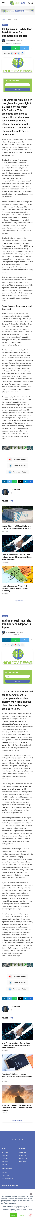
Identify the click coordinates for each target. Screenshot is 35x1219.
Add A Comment (17, 601)
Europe (15, 19)
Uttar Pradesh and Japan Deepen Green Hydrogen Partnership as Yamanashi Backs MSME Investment (17, 557)
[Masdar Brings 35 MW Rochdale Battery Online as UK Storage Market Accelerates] (17, 514)
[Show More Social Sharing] (31, 48)
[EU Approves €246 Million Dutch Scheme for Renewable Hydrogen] (17, 65)
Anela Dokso (11, 40)
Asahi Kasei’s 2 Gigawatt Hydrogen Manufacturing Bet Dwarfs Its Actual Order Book (17, 1076)
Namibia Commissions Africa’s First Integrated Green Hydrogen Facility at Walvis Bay (15, 588)
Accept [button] (13, 1215)
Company (22, 1148)
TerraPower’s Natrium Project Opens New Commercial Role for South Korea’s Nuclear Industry (17, 1107)
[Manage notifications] (30, 1214)
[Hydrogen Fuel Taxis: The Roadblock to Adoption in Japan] (17, 656)
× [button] (31, 1193)
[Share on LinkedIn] (6, 48)
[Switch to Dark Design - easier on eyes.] (29, 3)
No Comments (7, 43)
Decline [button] (22, 1215)
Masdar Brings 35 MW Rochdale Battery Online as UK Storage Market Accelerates (16, 527)
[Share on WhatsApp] (15, 48)
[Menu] (3, 3)
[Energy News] (17, 3)
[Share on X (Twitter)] (24, 48)
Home (9, 19)
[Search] (32, 3)
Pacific (5, 616)
